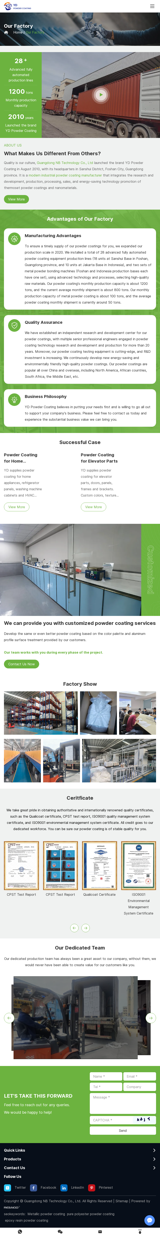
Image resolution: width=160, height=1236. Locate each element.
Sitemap (121, 1201)
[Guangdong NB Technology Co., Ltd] (17, 6)
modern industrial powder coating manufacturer (65, 175)
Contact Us (14, 1168)
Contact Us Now (21, 664)
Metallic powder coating (46, 1214)
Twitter (20, 1187)
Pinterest (105, 1187)
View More (16, 199)
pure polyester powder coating (90, 1214)
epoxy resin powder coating (26, 1220)
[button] (74, 928)
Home (17, 32)
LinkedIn (77, 1187)
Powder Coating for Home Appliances (20, 461)
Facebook (48, 1187)
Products (12, 1159)
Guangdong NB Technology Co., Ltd (65, 163)
